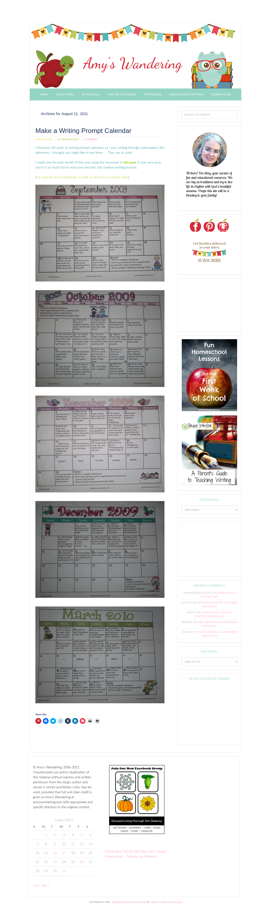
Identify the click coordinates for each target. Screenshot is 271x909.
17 (64, 853)
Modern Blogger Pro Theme (129, 902)
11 (73, 844)
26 (82, 862)
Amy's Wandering (133, 56)
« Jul (36, 885)
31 (64, 871)
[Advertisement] (95, 12)
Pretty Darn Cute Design (166, 902)
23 (55, 862)
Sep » (45, 885)
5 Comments (91, 139)
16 (55, 853)
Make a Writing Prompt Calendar (83, 130)
